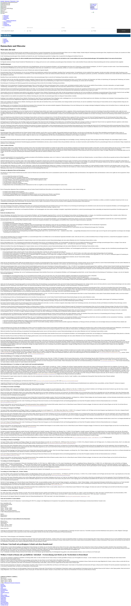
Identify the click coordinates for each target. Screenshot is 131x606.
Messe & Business (7, 21)
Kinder (63, 27)
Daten (3, 27)
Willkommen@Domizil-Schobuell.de (12, 582)
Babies (93, 27)
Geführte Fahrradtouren (11, 20)
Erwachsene (30, 27)
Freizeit (4, 19)
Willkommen (6, 15)
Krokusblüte (3, 597)
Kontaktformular (4, 590)
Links (17, 1)
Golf (2, 593)
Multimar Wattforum (5, 596)
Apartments (5, 16)
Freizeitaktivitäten (4, 602)
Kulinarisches (6, 24)
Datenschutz (13, 1)
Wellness (5, 23)
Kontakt (2, 1)
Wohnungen (3, 599)
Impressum (7, 1)
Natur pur (3, 591)
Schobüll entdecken (5, 592)
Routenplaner (3, 588)
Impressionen (6, 18)
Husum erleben (4, 595)
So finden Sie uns (7, 25)
